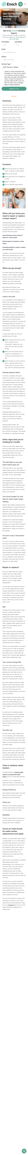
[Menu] (25, 4)
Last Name (19, 42)
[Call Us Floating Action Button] (24, 1151)
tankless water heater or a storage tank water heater (12, 774)
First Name (6, 42)
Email (4, 49)
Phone (4, 56)
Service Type (6, 64)
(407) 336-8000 (14, 39)
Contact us (11, 905)
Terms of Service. (14, 84)
